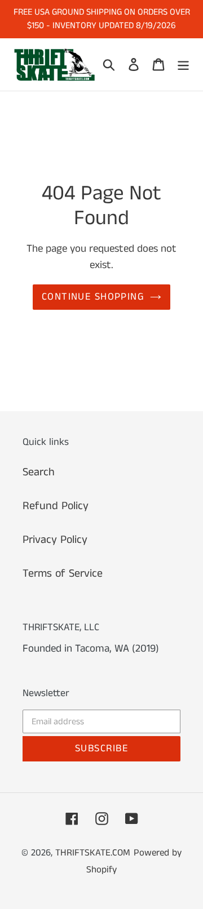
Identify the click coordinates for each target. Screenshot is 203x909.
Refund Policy (56, 506)
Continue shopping (93, 296)
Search (39, 472)
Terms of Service (63, 573)
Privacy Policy (55, 540)
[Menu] (183, 64)
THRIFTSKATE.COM (92, 852)
